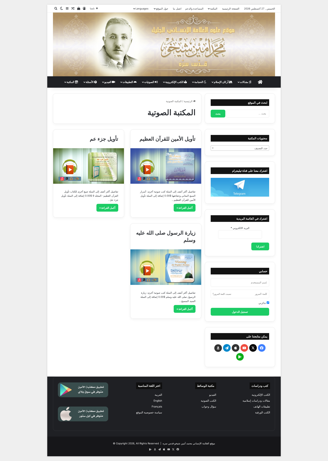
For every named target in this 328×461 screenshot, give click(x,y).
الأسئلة (90, 82)
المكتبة (213, 8)
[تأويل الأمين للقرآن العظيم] (165, 166)
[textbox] (240, 148)
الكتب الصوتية (208, 400)
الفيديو (108, 82)
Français (157, 406)
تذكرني (263, 302)
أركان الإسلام (221, 82)
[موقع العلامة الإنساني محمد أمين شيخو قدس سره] (164, 44)
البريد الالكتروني (240, 227)
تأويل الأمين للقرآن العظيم (168, 139)
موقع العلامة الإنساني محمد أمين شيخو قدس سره (189, 443)
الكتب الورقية (262, 412)
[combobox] (240, 148)
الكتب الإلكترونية (174, 82)
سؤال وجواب (209, 406)
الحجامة (199, 82)
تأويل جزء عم (104, 139)
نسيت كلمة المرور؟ (222, 293)
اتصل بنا (177, 8)
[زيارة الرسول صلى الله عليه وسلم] (165, 267)
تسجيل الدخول (240, 311)
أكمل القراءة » (185, 207)
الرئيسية (188, 101)
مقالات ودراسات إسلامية (256, 400)
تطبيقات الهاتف (261, 406)
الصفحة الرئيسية (230, 8)
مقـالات (244, 82)
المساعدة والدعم (194, 8)
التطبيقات (128, 82)
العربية (158, 394)
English (158, 400)
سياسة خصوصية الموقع (149, 412)
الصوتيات (149, 82)
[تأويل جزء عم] (88, 166)
